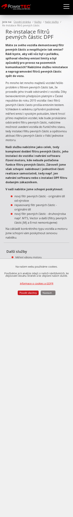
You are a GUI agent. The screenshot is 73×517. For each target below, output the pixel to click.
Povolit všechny (28, 292)
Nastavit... (48, 292)
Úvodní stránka (22, 22)
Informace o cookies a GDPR (36, 283)
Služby (37, 22)
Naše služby (52, 22)
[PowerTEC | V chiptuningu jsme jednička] (19, 7)
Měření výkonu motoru (28, 257)
